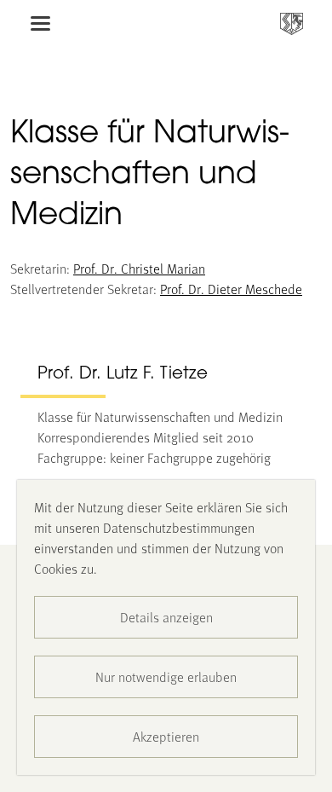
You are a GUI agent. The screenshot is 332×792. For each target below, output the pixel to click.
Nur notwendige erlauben (166, 676)
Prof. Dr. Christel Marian (139, 268)
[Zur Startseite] (291, 23)
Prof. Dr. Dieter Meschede (231, 289)
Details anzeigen (166, 617)
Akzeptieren (166, 736)
